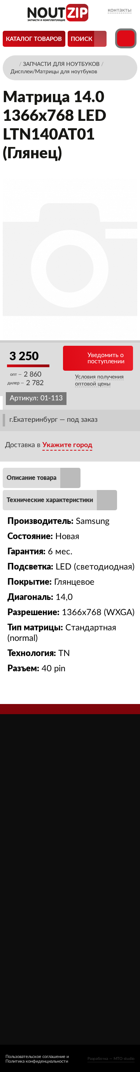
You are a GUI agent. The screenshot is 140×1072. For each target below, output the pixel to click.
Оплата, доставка (34, 899)
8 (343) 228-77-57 (36, 988)
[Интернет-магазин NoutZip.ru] (14, 63)
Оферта (21, 910)
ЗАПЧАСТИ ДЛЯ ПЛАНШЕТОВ (95, 899)
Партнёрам (26, 888)
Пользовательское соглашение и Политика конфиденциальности (37, 1058)
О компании (27, 866)
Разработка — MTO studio (111, 1059)
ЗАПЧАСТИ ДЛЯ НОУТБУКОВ (95, 881)
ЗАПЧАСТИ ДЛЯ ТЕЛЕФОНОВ (95, 918)
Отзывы (22, 877)
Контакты (24, 931)
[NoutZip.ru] (58, 19)
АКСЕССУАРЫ (92, 866)
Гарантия (23, 920)
